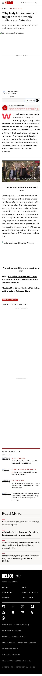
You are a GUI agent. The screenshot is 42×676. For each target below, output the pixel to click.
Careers (5, 667)
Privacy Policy (8, 643)
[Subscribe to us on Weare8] (35, 612)
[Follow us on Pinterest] (26, 612)
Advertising (7, 592)
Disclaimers (7, 625)
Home (5, 8)
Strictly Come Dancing (26, 114)
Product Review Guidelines (23, 667)
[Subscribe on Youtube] (6, 612)
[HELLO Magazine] (9, 2)
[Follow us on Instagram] (6, 606)
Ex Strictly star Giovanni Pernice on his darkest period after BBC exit (24, 462)
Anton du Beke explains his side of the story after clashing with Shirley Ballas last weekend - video (21, 545)
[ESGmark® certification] (17, 576)
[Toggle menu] (3, 3)
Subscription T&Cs (30, 592)
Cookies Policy (20, 625)
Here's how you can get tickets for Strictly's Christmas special (20, 523)
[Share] (37, 100)
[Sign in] (36, 3)
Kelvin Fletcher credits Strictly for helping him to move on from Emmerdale (20, 533)
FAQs (24, 587)
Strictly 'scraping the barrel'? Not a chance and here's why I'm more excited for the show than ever (26, 485)
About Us (5, 587)
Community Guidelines (11, 631)
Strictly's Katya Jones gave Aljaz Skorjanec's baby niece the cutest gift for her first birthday (20, 558)
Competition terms (10, 649)
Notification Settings (26, 643)
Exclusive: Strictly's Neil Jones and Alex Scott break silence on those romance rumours (20, 279)
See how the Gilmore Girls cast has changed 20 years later (24, 473)
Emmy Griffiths (13, 91)
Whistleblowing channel (13, 637)
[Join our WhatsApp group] (6, 618)
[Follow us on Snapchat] (16, 612)
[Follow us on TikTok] (35, 606)
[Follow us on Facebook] (16, 606)
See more (6, 455)
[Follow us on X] (26, 606)
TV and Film (16, 8)
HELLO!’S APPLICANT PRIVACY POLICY (16, 661)
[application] (21, 171)
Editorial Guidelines (11, 655)
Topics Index (27, 598)
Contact (5, 598)
